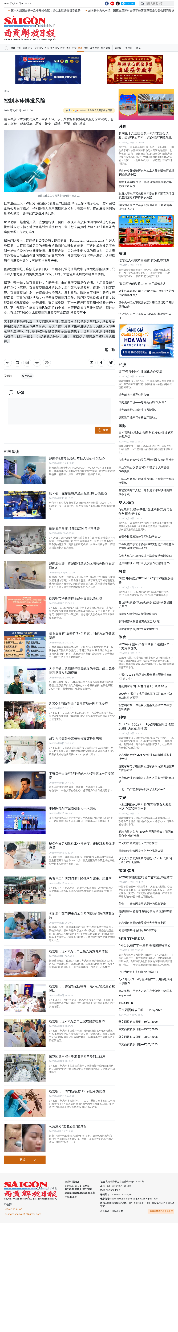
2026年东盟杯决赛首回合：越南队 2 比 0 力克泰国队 (146, 646)
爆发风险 (27, 375)
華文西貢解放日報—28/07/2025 (138, 1036)
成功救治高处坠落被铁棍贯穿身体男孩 (75, 738)
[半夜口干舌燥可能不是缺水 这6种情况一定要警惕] (25, 785)
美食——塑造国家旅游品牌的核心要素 (142, 903)
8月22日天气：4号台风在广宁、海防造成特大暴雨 (145, 981)
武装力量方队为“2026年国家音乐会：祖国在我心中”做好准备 (146, 833)
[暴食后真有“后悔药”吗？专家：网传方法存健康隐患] (25, 645)
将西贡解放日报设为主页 (161, 1211)
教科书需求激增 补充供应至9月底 (139, 621)
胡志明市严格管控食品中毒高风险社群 (75, 598)
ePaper (126, 1003)
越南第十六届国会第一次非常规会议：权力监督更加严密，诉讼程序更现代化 (145, 135)
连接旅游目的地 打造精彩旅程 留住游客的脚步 (145, 913)
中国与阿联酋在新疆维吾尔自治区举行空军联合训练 (146, 480)
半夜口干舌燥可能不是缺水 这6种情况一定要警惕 (81, 775)
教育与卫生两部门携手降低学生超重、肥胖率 (80, 878)
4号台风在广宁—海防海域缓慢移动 (143, 945)
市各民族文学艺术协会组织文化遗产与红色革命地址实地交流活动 (146, 546)
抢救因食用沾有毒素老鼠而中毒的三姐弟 (77, 1056)
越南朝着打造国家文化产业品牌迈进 (141, 850)
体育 (68, 48)
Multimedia (132, 939)
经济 (31, 48)
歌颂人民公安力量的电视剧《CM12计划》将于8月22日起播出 (145, 860)
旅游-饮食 (105, 48)
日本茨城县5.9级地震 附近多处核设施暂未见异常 (146, 434)
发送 (105, 430)
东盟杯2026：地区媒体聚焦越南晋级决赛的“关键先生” (145, 676)
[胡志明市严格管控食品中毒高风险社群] (25, 610)
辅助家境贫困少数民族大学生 (137, 629)
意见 (138, 48)
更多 (22, 1160)
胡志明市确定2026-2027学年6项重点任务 (146, 580)
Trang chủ (6, 47)
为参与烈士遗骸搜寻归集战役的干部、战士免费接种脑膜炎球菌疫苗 (82, 670)
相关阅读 (11, 452)
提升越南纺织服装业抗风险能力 (138, 409)
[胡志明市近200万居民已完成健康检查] (25, 1033)
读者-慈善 (94, 48)
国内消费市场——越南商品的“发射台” (142, 402)
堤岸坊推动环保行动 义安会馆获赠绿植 (143, 563)
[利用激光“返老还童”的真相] (25, 1138)
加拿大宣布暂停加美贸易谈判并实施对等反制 (146, 459)
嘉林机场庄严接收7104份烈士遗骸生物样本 (145, 992)
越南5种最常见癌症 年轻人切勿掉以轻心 (77, 458)
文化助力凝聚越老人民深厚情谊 (138, 843)
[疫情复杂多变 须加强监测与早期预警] (25, 540)
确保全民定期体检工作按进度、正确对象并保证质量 (82, 846)
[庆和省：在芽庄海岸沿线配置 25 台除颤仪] (25, 505)
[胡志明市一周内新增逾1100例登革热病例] (25, 1103)
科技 (74, 48)
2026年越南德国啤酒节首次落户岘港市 (146, 877)
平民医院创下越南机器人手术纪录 (72, 808)
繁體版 (129, 48)
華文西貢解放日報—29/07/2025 (138, 1029)
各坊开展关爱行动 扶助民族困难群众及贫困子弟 (145, 604)
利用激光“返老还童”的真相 (68, 1126)
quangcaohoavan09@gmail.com (23, 1214)
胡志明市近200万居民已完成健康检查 (75, 1021)
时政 (13, 48)
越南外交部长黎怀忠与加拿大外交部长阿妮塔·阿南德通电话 (146, 172)
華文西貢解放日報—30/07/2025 (138, 1021)
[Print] (47, 363)
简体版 (118, 48)
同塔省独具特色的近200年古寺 (138, 930)
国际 (46, 48)
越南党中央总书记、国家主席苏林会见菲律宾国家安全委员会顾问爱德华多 (92, 10)
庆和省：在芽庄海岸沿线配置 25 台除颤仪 (78, 493)
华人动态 (54, 48)
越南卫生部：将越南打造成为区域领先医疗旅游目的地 (82, 565)
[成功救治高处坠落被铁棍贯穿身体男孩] (25, 750)
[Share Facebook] (101, 363)
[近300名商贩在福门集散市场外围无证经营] (25, 715)
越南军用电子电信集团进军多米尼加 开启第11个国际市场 (146, 768)
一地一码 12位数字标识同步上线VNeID (142, 789)
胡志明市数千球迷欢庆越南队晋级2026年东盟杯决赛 (145, 707)
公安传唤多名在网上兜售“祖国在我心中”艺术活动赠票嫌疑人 (146, 292)
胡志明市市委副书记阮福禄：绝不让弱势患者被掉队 (82, 988)
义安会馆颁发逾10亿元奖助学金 (138, 536)
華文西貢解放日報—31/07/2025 (141, 1010)
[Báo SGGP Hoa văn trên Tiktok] (118, 3)
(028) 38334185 (13, 1209)
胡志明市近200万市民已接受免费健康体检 (78, 951)
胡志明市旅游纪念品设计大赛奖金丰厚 (142, 922)
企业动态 (38, 48)
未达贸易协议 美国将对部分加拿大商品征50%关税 (144, 469)
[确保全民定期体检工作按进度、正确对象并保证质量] (25, 855)
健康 (80, 48)
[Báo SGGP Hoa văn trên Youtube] (112, 3)
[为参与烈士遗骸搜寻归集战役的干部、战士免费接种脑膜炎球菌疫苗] (25, 680)
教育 (62, 48)
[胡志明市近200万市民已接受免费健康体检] (25, 963)
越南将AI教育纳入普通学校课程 (138, 614)
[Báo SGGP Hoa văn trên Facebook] (107, 3)
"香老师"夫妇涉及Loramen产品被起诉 (142, 283)
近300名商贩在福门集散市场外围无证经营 (78, 703)
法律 (25, 48)
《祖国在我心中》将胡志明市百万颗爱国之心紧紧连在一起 (145, 806)
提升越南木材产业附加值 (134, 394)
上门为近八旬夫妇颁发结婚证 (137, 972)
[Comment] (18, 363)
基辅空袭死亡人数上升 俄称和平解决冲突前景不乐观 (145, 492)
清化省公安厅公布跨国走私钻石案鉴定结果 (145, 314)
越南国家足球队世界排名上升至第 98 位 (143, 686)
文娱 (86, 48)
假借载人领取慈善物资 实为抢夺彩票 (144, 260)
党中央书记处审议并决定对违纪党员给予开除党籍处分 (146, 304)
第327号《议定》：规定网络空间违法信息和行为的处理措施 (146, 726)
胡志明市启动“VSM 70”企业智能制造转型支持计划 (145, 756)
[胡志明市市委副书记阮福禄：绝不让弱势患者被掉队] (25, 998)
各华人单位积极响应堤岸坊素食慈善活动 (144, 555)
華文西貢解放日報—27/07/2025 (138, 1044)
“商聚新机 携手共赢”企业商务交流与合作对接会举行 (145, 511)
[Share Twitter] (111, 363)
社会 (19, 48)
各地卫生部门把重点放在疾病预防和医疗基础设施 (82, 916)
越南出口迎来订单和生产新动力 (138, 417)
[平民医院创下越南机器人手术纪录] (25, 820)
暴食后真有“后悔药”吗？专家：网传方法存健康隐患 (82, 635)
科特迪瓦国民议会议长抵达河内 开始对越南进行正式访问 (145, 207)
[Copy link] (37, 363)
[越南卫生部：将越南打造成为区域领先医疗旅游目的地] (25, 575)
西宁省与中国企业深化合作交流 (140, 371)
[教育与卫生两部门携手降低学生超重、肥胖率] (25, 890)
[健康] (8, 363)
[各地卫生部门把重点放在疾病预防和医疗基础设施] (25, 925)
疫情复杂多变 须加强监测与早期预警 (74, 528)
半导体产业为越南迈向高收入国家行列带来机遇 (146, 779)
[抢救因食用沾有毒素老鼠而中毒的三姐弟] (25, 1068)
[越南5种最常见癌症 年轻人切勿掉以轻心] (25, 470)
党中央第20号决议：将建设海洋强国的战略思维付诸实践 (145, 184)
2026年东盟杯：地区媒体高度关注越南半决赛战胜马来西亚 (145, 695)
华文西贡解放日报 (30, 28)
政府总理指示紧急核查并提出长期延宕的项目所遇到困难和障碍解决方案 (146, 195)
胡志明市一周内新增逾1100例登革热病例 (77, 1091)
